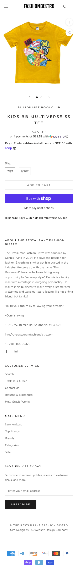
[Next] (49, 97)
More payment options (39, 208)
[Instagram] (16, 351)
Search (9, 374)
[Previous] (29, 97)
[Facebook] (6, 351)
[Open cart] (72, 6)
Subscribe (20, 504)
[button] (39, 136)
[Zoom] (69, 22)
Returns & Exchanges (19, 395)
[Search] (65, 6)
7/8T (10, 171)
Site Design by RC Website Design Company (39, 530)
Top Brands (12, 431)
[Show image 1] (37, 97)
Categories (12, 445)
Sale (8, 452)
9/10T (24, 171)
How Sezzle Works (17, 402)
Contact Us (12, 388)
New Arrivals (13, 424)
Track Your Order (16, 381)
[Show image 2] (41, 97)
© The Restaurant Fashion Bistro (39, 525)
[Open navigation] (6, 6)
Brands (9, 438)
